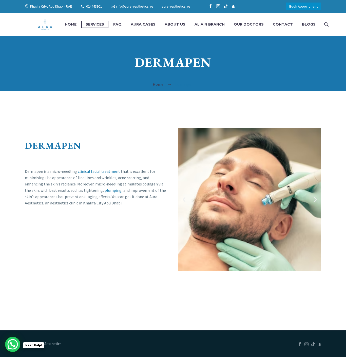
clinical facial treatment (99, 171)
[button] (184, 199)
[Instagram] (218, 6)
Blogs (309, 24)
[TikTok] (225, 6)
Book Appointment (303, 6)
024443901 (94, 6)
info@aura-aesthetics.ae (134, 6)
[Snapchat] (233, 6)
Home (70, 24)
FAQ (117, 24)
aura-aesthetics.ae (176, 6)
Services (95, 24)
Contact (283, 24)
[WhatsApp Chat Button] (12, 344)
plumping (113, 190)
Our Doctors (249, 24)
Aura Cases (143, 24)
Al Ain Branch (210, 24)
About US (175, 24)
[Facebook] (210, 6)
